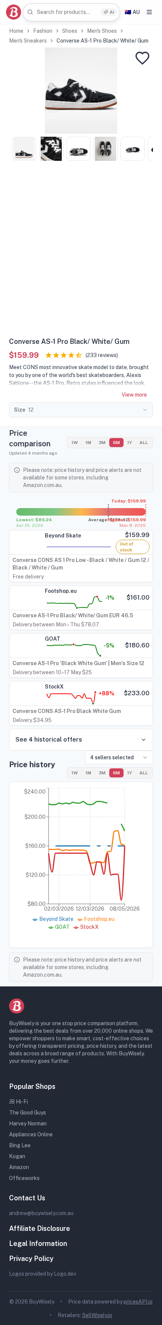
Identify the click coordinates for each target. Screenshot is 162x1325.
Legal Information (38, 1243)
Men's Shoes (102, 31)
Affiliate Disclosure (39, 1228)
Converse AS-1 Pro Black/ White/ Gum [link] (102, 41)
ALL (143, 442)
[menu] (149, 12)
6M (116, 442)
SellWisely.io (97, 1315)
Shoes (69, 31)
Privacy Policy (31, 1258)
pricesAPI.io (138, 1302)
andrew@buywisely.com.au (41, 1213)
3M (102, 442)
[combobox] (71, 12)
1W (75, 442)
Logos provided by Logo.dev (42, 1274)
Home (16, 31)
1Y (129, 442)
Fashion (42, 31)
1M (88, 442)
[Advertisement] (81, 252)
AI (112, 12)
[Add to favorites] (142, 58)
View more (134, 395)
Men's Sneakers (28, 41)
